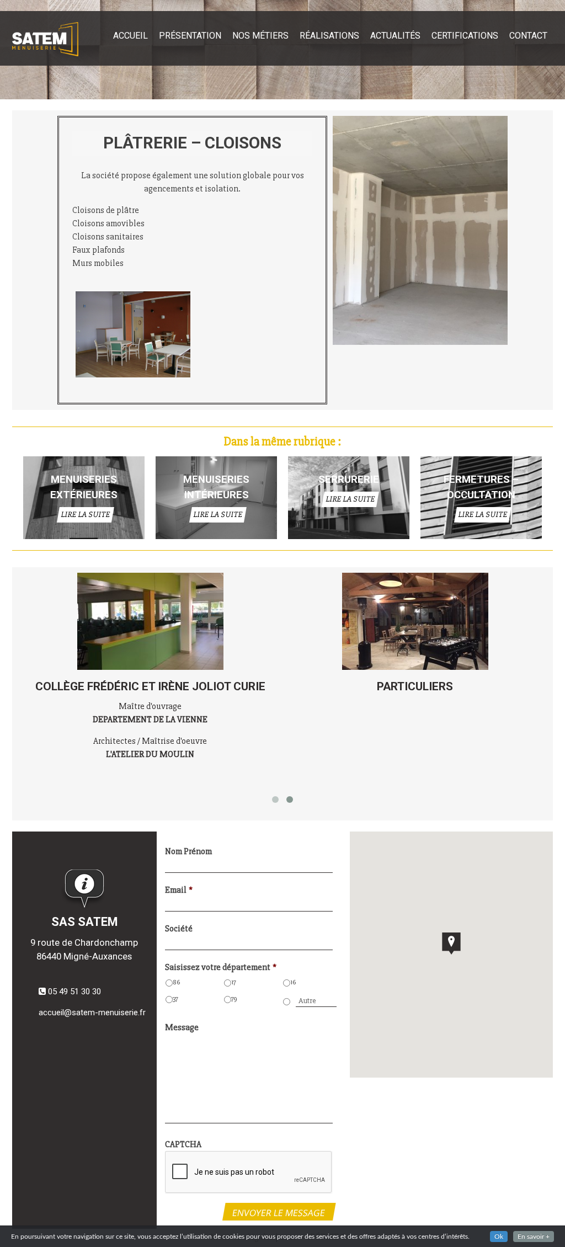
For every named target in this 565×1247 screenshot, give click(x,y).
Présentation (190, 35)
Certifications (464, 35)
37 (175, 998)
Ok (498, 1236)
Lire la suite (85, 514)
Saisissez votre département (220, 967)
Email (179, 890)
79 (234, 998)
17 (233, 982)
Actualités (395, 35)
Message (182, 1027)
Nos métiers (260, 35)
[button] (451, 943)
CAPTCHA (183, 1144)
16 (293, 982)
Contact (528, 35)
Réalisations (329, 35)
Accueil (130, 35)
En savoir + (534, 1236)
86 (176, 982)
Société (179, 928)
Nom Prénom (188, 851)
